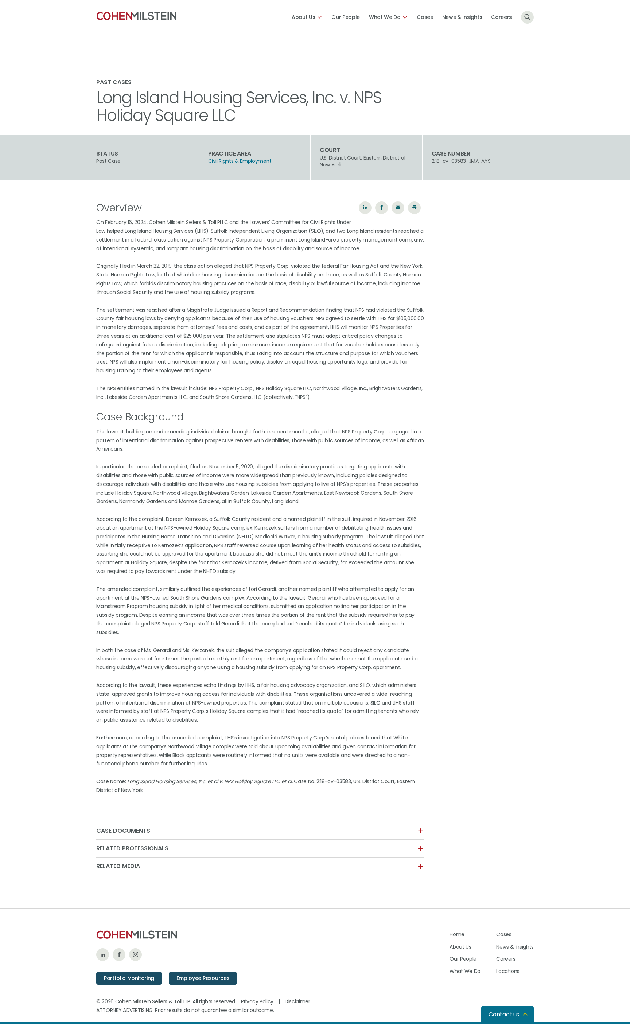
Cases (425, 17)
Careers (501, 17)
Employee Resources (203, 978)
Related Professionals (132, 848)
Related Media (118, 866)
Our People (345, 17)
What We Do (385, 17)
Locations (508, 971)
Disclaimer (297, 1001)
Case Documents (123, 831)
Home (457, 934)
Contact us (504, 1014)
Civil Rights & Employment (240, 161)
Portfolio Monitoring (129, 978)
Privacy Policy (257, 1001)
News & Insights (462, 17)
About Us (303, 17)
